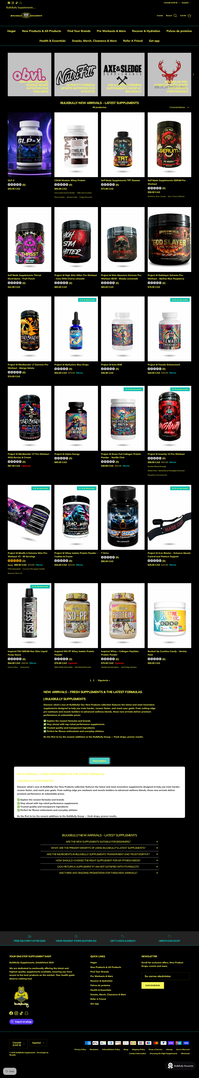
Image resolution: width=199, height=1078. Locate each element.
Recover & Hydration (146, 31)
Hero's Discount (183, 1049)
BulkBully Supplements (26, 1052)
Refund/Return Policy (111, 1049)
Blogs (126, 1049)
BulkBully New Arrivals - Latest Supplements (47, 47)
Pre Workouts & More (111, 31)
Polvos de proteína (179, 31)
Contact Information (137, 1053)
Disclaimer (94, 1049)
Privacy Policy (80, 1049)
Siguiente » (104, 680)
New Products (71, 752)
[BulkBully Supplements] (26, 16)
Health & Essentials (52, 41)
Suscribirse (153, 985)
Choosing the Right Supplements (163, 1053)
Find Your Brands (78, 31)
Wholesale (185, 1053)
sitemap (169, 1049)
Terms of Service (155, 1049)
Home (11, 47)
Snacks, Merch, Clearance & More (94, 41)
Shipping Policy (138, 1049)
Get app (154, 41)
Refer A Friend (133, 41)
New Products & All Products (41, 31)
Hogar (11, 31)
